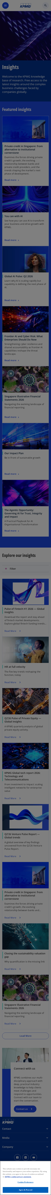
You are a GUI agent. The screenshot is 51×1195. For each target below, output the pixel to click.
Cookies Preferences (25, 1182)
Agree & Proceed (25, 1190)
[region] (25, 1178)
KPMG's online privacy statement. (18, 1177)
